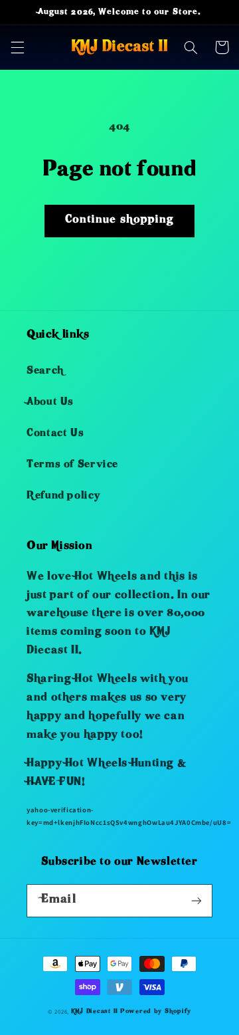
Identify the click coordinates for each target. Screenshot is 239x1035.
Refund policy (63, 497)
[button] (17, 47)
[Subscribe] (196, 900)
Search (45, 372)
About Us (50, 403)
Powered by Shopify (155, 1011)
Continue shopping (119, 220)
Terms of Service (72, 465)
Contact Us (55, 434)
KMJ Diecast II (94, 1011)
